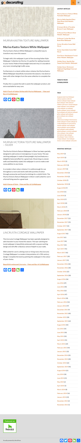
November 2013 (62, 405)
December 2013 (62, 401)
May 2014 (60, 382)
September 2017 (62, 230)
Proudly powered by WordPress (12, 440)
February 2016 (62, 302)
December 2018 (62, 173)
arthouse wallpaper (62, 100)
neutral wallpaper (70, 127)
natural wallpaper (61, 127)
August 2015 (61, 325)
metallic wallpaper (62, 125)
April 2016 (60, 294)
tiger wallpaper (68, 135)
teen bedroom (60, 135)
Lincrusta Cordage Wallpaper (23, 232)
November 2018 (62, 176)
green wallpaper (61, 116)
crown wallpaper (61, 108)
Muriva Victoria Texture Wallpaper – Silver (27, 143)
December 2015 (62, 310)
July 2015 (60, 329)
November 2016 (62, 268)
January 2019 (61, 169)
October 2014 (61, 363)
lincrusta (59, 118)
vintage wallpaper (61, 138)
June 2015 (60, 332)
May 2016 (60, 290)
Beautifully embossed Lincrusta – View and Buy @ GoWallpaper (26, 264)
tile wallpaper (60, 137)
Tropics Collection (69, 137)
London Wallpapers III (62, 123)
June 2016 (60, 287)
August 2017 (61, 233)
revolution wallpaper (71, 131)
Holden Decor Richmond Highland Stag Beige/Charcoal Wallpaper (67, 69)
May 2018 (60, 199)
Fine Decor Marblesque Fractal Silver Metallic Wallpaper (67, 56)
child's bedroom (69, 102)
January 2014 (61, 397)
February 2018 (62, 211)
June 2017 (60, 241)
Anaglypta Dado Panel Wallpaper (65, 97)
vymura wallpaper (66, 140)
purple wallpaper (69, 129)
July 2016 (60, 283)
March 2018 (61, 207)
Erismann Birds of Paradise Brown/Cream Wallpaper (66, 28)
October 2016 (61, 271)
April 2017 (60, 249)
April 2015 (60, 340)
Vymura (59, 140)
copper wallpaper (61, 106)
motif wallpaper (71, 125)
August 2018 (61, 188)
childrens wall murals (62, 104)
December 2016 (62, 264)
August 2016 (61, 279)
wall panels (74, 140)
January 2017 (61, 260)
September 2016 (62, 275)
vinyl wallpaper (70, 138)
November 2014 (62, 359)
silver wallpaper (61, 133)
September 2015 (62, 321)
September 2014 (62, 367)
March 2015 (61, 344)
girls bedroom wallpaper (71, 112)
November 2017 (62, 222)
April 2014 (60, 386)
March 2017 (61, 252)
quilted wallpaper (61, 131)
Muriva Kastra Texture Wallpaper (26, 40)
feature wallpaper (71, 110)
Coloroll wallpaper (73, 104)
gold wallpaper (69, 114)
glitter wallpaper (61, 114)
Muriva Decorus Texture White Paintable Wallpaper (67, 14)
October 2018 (61, 180)
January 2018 (61, 214)
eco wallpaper (69, 108)
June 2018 (60, 195)
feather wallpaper (61, 110)
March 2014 (61, 389)
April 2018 (60, 203)
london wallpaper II (62, 121)
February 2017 (62, 256)
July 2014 (60, 374)
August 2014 (61, 370)
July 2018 (60, 192)
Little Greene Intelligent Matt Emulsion (67, 119)
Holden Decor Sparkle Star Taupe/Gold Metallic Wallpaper (67, 62)
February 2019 (62, 165)
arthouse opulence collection (64, 99)
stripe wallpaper (70, 133)
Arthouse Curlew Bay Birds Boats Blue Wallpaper (66, 39)
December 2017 (62, 218)
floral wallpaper (61, 112)
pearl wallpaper (61, 129)
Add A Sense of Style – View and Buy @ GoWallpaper (22, 184)
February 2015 (62, 348)
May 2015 (60, 336)
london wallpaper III (72, 121)
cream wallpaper (70, 106)
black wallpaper (61, 102)
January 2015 (61, 351)
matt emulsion (72, 123)
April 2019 (60, 157)
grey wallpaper (69, 116)
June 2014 (60, 378)
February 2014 (62, 393)
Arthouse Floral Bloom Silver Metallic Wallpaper (66, 33)
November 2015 (62, 313)
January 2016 (61, 306)
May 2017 (60, 245)
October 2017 (61, 226)
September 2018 (62, 184)
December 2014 (62, 355)
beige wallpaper (71, 100)
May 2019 (60, 154)
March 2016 (61, 298)
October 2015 (61, 317)
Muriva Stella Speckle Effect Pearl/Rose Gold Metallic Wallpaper (66, 21)
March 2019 (61, 161)
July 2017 (60, 237)
